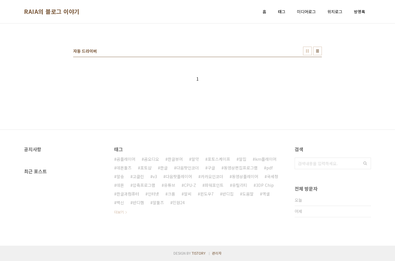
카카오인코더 (212, 176)
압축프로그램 (144, 185)
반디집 (228, 194)
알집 (242, 159)
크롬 (171, 194)
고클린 (138, 176)
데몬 (120, 185)
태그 (281, 11)
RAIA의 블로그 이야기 (52, 12)
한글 (164, 168)
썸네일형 (307, 51)
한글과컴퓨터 (128, 194)
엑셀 (266, 194)
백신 (120, 202)
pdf (269, 168)
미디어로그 (306, 11)
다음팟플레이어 (179, 176)
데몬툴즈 (124, 168)
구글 (211, 168)
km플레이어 (265, 159)
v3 (155, 176)
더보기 (119, 211)
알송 (120, 176)
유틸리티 (239, 185)
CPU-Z (190, 185)
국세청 (272, 176)
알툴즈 (158, 202)
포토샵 (146, 168)
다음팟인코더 (187, 168)
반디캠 (138, 202)
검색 (365, 163)
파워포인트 (214, 185)
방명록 (359, 11)
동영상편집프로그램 (241, 168)
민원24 (179, 202)
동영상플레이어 (245, 176)
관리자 (217, 253)
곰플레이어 (126, 159)
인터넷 (153, 194)
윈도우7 (207, 194)
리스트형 (317, 51)
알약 (195, 159)
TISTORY (199, 253)
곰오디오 (151, 159)
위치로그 (334, 11)
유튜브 (169, 185)
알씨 (187, 194)
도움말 (248, 194)
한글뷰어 (175, 159)
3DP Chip (265, 185)
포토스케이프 (219, 159)
